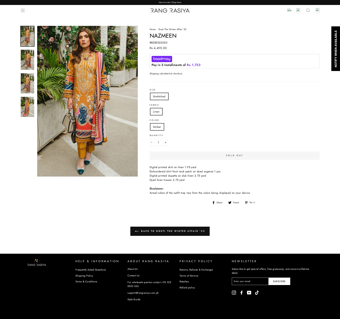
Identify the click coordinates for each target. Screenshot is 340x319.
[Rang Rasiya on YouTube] (249, 292)
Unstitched (159, 96)
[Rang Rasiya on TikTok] (257, 292)
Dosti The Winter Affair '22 (172, 29)
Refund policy (187, 287)
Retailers (184, 281)
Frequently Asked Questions (90, 269)
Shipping (154, 73)
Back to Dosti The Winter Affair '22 (172, 230)
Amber (157, 127)
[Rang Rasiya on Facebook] (241, 292)
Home (153, 29)
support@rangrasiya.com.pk (143, 293)
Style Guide (134, 299)
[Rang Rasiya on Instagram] (234, 292)
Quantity (156, 135)
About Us (133, 269)
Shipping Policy (84, 275)
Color (154, 120)
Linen (156, 112)
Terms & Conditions (86, 281)
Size (153, 89)
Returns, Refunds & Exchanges (196, 269)
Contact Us (134, 275)
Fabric (154, 105)
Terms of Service (189, 275)
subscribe (279, 281)
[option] (170, 2)
